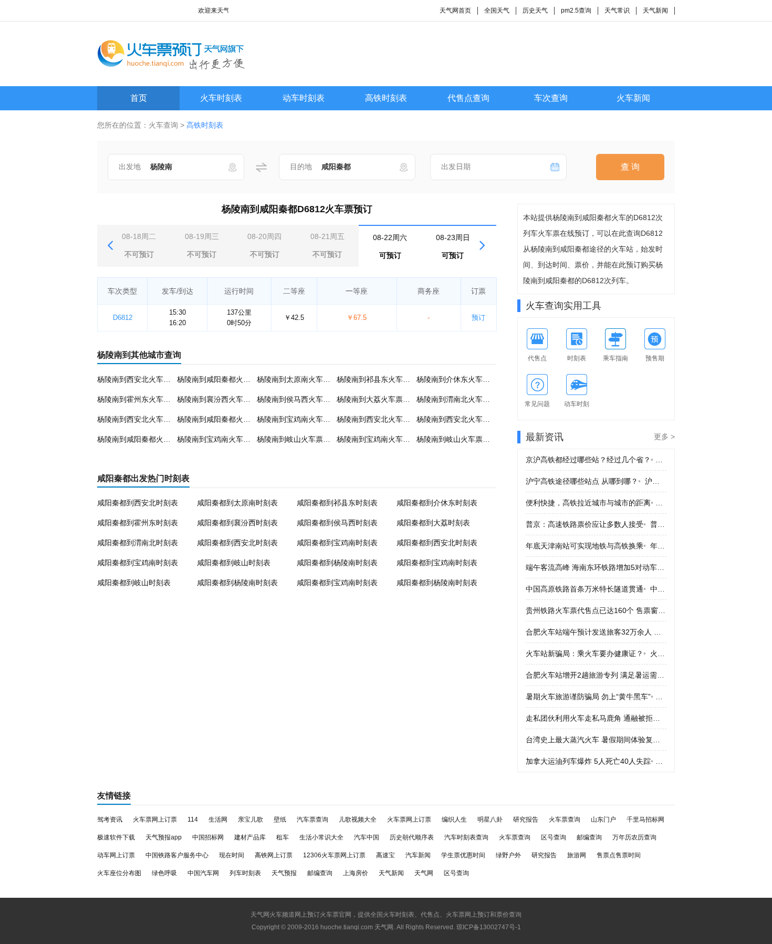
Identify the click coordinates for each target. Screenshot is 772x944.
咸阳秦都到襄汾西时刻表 (237, 522)
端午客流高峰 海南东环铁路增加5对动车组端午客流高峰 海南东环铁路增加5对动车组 (596, 567)
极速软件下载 (116, 837)
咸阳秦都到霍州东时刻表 (137, 522)
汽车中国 (366, 837)
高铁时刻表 (386, 98)
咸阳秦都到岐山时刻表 (233, 562)
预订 (478, 317)
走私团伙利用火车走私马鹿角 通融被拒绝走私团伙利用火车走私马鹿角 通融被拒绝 (596, 718)
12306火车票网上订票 (334, 855)
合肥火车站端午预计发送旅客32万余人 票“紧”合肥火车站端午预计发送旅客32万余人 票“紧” (596, 632)
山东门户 (603, 819)
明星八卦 (490, 819)
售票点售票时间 (619, 855)
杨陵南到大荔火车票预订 (377, 399)
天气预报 (284, 873)
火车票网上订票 (155, 819)
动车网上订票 (116, 855)
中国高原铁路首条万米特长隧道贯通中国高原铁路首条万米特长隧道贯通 (596, 589)
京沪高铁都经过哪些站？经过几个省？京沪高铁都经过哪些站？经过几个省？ (596, 459)
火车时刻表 (221, 98)
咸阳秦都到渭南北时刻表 (137, 542)
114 (192, 819)
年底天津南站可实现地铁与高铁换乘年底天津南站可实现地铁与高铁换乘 (596, 546)
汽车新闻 (418, 855)
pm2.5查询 (576, 10)
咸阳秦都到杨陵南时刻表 (337, 562)
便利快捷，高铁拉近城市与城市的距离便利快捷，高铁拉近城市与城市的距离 (596, 503)
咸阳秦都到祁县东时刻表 (337, 503)
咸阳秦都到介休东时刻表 (437, 503)
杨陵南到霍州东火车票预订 (141, 399)
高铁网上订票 (274, 855)
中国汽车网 (203, 873)
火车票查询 (564, 819)
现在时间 (231, 855)
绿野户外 (508, 855)
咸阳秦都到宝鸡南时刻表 (337, 542)
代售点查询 (468, 98)
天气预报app (163, 837)
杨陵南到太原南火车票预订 (301, 379)
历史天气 (535, 10)
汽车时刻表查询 (466, 837)
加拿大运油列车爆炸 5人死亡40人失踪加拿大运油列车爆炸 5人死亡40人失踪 (596, 761)
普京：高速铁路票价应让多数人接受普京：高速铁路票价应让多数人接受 (596, 524)
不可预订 (139, 245)
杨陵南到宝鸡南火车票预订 (301, 419)
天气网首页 (455, 10)
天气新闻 (655, 10)
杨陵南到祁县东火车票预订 (381, 379)
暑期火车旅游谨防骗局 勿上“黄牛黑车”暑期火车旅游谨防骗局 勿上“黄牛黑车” (596, 696)
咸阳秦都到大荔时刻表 (433, 522)
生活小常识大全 (321, 837)
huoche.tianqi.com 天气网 (356, 927)
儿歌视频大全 (358, 819)
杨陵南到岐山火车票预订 (297, 439)
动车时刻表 (304, 98)
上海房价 (355, 873)
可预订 (390, 246)
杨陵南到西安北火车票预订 (141, 379)
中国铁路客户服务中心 (176, 855)
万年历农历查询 (634, 837)
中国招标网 (208, 837)
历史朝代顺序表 (412, 837)
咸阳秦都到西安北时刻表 (137, 503)
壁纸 (280, 819)
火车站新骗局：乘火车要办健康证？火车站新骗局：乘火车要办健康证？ (596, 653)
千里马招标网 (645, 819)
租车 (282, 837)
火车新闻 (633, 98)
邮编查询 (589, 837)
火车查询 (163, 125)
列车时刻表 (245, 873)
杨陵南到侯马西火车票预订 (301, 399)
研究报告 (525, 819)
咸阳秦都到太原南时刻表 (237, 503)
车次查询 (551, 98)
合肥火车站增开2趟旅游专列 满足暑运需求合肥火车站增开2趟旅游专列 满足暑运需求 (596, 675)
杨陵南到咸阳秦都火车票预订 (225, 379)
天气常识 (617, 10)
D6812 (122, 317)
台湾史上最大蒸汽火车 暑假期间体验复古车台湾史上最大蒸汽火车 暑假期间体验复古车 (596, 739)
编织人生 (454, 819)
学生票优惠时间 (463, 855)
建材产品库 (250, 837)
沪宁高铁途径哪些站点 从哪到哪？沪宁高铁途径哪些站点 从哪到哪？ (596, 481)
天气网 (423, 873)
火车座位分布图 (119, 873)
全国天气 (496, 10)
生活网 (217, 819)
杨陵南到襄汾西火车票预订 (221, 399)
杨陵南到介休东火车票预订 (460, 379)
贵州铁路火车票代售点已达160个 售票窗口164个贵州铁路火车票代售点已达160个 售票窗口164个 (596, 610)
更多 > (664, 436)
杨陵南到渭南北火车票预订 (460, 399)
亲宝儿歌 (250, 819)
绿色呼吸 (164, 873)
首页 (138, 98)
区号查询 (553, 837)
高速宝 (385, 855)
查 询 (630, 166)
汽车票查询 (312, 819)
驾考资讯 (109, 819)
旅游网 (576, 855)
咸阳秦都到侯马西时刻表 (337, 522)
